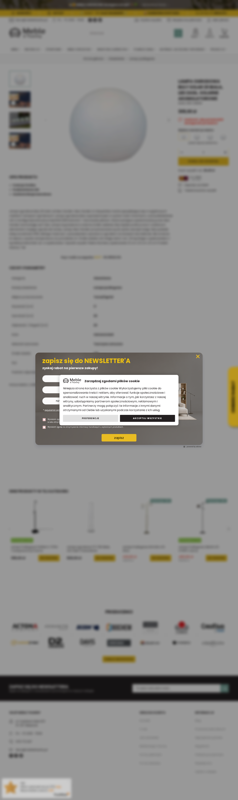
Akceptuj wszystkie (147, 418)
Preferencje (90, 418)
